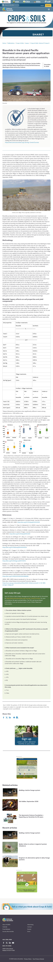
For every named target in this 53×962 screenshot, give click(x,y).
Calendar (4, 927)
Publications (10, 43)
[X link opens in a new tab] (7, 943)
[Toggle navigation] (49, 9)
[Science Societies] (5, 1)
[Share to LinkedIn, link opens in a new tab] (10, 717)
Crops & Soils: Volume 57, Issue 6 (39, 43)
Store (28, 931)
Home (4, 43)
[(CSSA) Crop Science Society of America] (26, 1)
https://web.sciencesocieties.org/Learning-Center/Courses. (22, 142)
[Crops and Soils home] (26, 19)
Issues (27, 43)
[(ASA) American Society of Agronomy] (16, 1)
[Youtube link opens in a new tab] (13, 943)
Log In (42, 5)
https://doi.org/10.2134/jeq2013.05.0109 (28, 522)
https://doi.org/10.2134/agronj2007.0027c (14, 561)
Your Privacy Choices (38, 959)
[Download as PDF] (17, 717)
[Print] (14, 717)
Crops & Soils (20, 43)
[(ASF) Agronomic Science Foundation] (47, 1)
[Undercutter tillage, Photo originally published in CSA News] (26, 195)
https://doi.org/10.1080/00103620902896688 (15, 576)
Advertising (30, 924)
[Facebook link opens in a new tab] (3, 943)
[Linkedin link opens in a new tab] (10, 943)
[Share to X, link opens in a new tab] (7, 717)
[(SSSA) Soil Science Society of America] (37, 1)
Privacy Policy (28, 959)
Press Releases (6, 929)
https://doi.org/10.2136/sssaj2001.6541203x (14, 547)
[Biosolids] (26, 85)
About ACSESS (6, 924)
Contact (29, 927)
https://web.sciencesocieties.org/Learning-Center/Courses (23, 598)
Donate (48, 5)
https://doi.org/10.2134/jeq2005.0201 (19, 534)
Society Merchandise (8, 931)
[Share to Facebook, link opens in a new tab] (3, 717)
